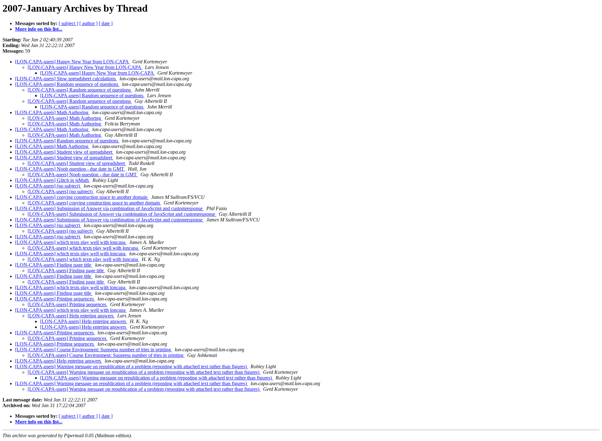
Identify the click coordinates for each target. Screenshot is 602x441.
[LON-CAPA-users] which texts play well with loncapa (71, 242)
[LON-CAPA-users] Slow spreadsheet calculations (66, 78)
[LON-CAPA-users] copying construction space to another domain (82, 197)
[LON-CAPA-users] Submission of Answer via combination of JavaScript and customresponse (109, 208)
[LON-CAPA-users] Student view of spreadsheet (64, 152)
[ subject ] (68, 23)
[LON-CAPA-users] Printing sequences (55, 298)
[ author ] (88, 23)
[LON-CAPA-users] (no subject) (48, 186)
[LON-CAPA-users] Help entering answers (71, 315)
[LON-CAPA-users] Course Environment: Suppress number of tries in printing (93, 349)
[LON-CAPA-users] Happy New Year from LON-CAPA (72, 61)
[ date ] (106, 23)
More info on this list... (38, 29)
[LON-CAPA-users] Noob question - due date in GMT (70, 169)
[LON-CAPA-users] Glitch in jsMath (52, 180)
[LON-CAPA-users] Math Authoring (52, 112)
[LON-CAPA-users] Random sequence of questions (67, 84)
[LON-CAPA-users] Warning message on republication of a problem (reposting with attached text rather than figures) (131, 366)
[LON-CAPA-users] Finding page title (53, 265)
